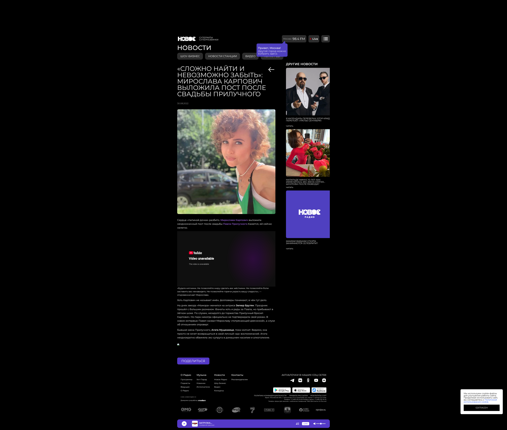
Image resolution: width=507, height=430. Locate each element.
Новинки (201, 383)
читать (289, 126)
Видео (217, 387)
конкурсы (219, 390)
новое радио (220, 379)
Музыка (201, 375)
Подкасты (185, 383)
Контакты (237, 375)
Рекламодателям (239, 379)
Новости (219, 375)
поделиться (193, 361)
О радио (185, 390)
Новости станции (222, 56)
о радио (186, 375)
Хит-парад (202, 379)
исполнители (203, 387)
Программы (186, 379)
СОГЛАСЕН (482, 407)
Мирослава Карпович (234, 220)
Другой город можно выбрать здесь (272, 52)
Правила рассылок (298, 395)
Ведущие (185, 387)
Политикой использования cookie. (480, 401)
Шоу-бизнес (190, 56)
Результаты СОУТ (318, 395)
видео (250, 56)
